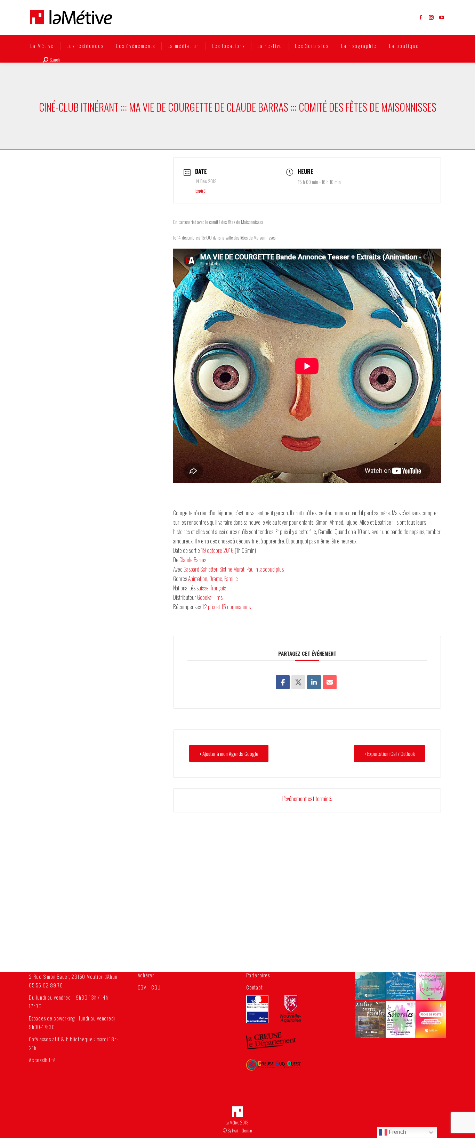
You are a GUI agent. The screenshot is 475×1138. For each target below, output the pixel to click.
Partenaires (257, 975)
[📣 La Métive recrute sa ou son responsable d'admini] (431, 1020)
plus (280, 569)
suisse (202, 588)
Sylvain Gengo (240, 1130)
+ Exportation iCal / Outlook (389, 753)
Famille (231, 578)
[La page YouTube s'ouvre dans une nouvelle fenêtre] (441, 17)
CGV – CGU (149, 987)
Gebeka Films (210, 597)
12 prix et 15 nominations (226, 607)
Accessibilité (42, 1060)
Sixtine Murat (231, 569)
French (396, 1132)
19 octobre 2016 (217, 550)
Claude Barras (192, 560)
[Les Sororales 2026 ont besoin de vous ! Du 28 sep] (431, 981)
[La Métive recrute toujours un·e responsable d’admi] (370, 981)
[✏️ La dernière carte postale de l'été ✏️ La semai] (370, 1020)
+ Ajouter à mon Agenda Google (228, 753)
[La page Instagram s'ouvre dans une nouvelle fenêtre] (431, 17)
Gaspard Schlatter (200, 569)
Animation (197, 578)
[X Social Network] (298, 682)
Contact (254, 987)
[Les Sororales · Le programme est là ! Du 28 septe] (401, 1020)
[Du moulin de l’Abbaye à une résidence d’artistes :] (401, 981)
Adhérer (146, 975)
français (218, 588)
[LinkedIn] (314, 682)
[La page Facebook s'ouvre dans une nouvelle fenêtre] (420, 17)
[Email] (330, 682)
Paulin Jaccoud (261, 569)
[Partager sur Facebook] (283, 682)
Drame (215, 578)
